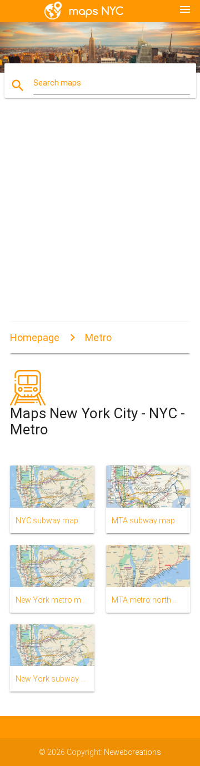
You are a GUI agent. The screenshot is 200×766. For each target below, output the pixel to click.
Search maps (57, 82)
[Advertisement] (100, 217)
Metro (98, 337)
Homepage (34, 337)
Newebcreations (132, 752)
